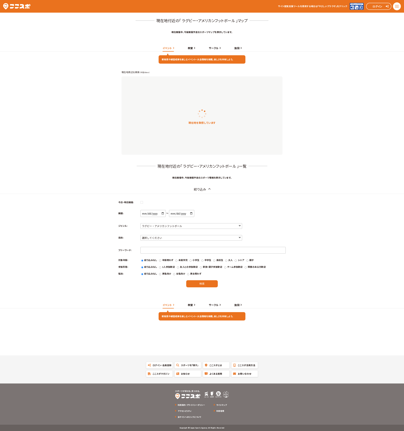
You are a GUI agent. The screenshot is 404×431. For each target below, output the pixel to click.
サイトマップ (221, 405)
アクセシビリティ (185, 411)
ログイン (377, 6)
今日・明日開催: (126, 202)
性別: (121, 273)
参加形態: (123, 266)
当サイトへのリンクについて (189, 417)
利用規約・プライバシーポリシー (191, 405)
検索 (202, 283)
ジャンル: (123, 225)
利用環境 (220, 411)
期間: (121, 213)
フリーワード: (125, 250)
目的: (121, 237)
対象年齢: (123, 260)
